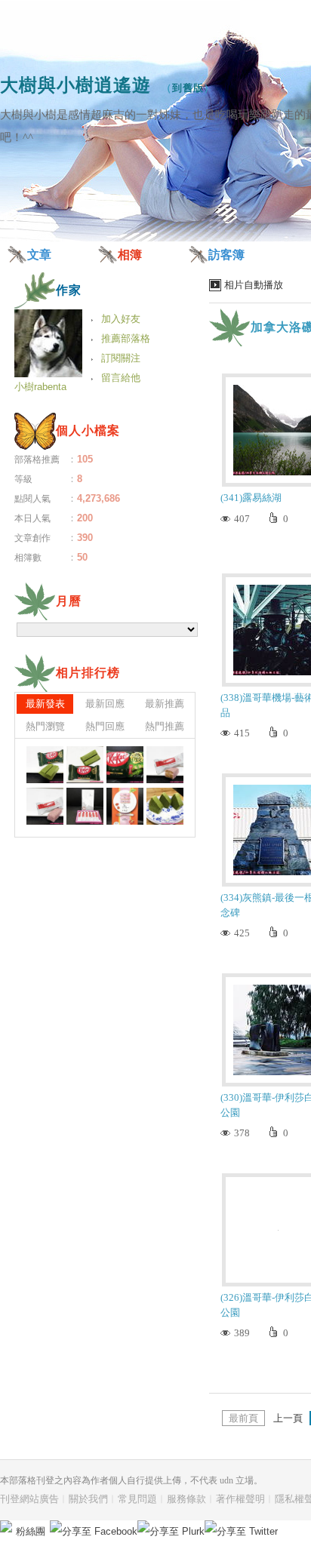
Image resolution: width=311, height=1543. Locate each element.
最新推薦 (164, 703)
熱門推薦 (164, 726)
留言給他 (120, 377)
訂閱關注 (120, 358)
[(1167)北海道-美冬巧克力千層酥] (44, 806)
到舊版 (188, 88)
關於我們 (88, 1499)
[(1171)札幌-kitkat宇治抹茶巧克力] (44, 764)
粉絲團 (30, 1531)
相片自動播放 (253, 284)
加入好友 (120, 318)
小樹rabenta (40, 386)
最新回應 (105, 703)
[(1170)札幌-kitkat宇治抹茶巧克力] (84, 764)
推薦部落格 (125, 338)
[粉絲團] (6, 1526)
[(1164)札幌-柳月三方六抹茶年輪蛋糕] (164, 806)
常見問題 (137, 1499)
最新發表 (45, 703)
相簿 (130, 254)
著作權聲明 (240, 1499)
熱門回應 (105, 726)
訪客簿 (226, 254)
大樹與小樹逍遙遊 (75, 85)
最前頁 (243, 1418)
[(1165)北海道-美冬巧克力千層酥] (124, 806)
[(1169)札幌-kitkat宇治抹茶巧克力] (124, 764)
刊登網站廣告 (29, 1499)
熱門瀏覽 (45, 726)
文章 (39, 254)
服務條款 (186, 1499)
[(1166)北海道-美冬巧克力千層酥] (84, 806)
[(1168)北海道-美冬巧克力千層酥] (164, 764)
